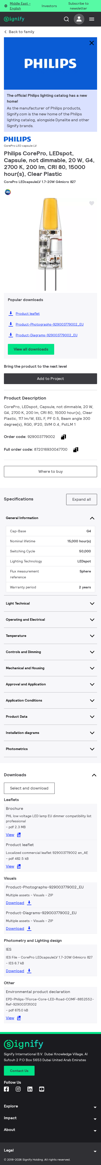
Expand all (81, 499)
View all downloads (31, 349)
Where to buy (50, 471)
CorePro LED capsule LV (20, 145)
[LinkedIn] (30, 1089)
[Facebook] (7, 1089)
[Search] (66, 19)
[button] (9, 240)
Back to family (21, 31)
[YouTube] (42, 1089)
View (10, 834)
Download (15, 902)
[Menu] (91, 19)
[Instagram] (19, 1089)
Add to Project (50, 378)
